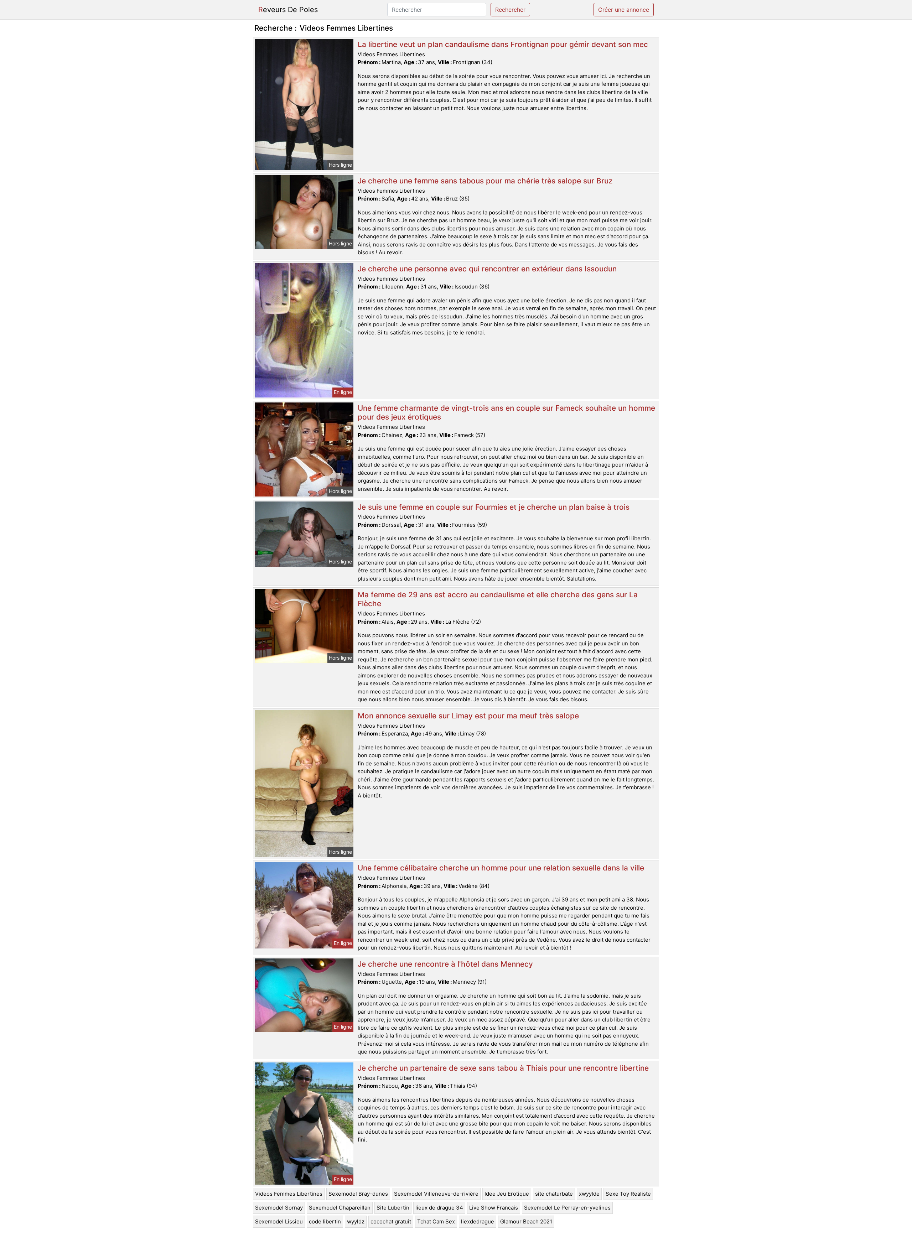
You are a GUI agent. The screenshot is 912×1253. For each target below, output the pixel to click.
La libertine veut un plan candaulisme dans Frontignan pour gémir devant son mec (503, 44)
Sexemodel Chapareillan (339, 1207)
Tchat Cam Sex (436, 1221)
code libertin (325, 1221)
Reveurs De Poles (288, 9)
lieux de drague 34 (439, 1207)
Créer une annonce (623, 9)
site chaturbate (554, 1193)
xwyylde (589, 1193)
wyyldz (355, 1221)
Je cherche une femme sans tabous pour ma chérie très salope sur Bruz (485, 180)
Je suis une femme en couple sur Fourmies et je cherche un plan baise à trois (493, 507)
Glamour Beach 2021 (526, 1221)
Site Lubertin (393, 1207)
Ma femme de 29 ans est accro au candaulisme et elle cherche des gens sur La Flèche (498, 599)
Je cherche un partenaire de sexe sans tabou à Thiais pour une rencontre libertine (503, 1068)
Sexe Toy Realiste (628, 1193)
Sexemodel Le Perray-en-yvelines (567, 1207)
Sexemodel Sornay (279, 1207)
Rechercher (510, 9)
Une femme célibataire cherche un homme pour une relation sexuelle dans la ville (501, 867)
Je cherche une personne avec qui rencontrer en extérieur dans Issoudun (487, 268)
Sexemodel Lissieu (279, 1221)
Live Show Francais (493, 1207)
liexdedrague (477, 1221)
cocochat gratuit (390, 1221)
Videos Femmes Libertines (288, 1193)
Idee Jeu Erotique (506, 1193)
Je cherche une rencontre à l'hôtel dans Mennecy (445, 964)
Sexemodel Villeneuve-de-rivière (436, 1193)
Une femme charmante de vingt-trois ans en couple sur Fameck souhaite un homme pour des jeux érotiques (506, 412)
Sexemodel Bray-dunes (358, 1193)
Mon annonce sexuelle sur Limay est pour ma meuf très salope (468, 715)
